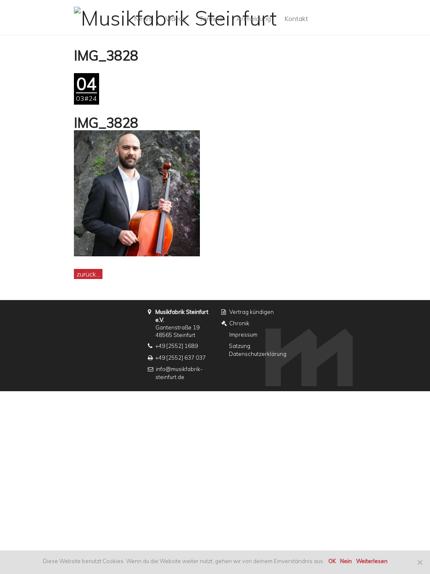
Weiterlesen (372, 561)
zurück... (88, 274)
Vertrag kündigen (251, 311)
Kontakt (296, 18)
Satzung (239, 345)
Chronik (239, 323)
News (143, 18)
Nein (346, 561)
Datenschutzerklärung (257, 353)
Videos (175, 18)
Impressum (243, 334)
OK (332, 561)
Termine (211, 18)
